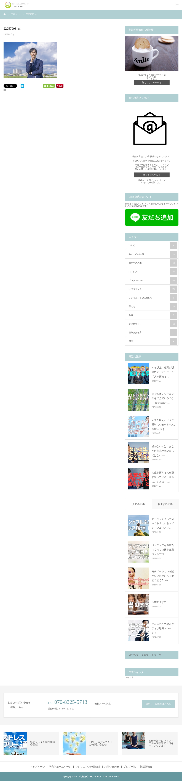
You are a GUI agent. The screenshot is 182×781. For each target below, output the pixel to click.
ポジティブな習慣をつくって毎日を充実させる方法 (163, 549)
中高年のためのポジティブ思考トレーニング (163, 628)
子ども (152, 306)
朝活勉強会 (152, 324)
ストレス (152, 271)
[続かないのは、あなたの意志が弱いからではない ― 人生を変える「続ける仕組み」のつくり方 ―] (138, 452)
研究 (151, 341)
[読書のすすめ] (138, 604)
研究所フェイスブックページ (145, 655)
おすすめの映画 (152, 254)
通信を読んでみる (151, 175)
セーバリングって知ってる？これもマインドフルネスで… (163, 523)
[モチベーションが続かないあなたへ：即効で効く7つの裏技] (138, 578)
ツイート (129, 677)
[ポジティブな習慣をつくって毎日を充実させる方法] (138, 552)
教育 (151, 315)
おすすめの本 (152, 263)
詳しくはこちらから (151, 82)
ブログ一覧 (129, 767)
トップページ (37, 767)
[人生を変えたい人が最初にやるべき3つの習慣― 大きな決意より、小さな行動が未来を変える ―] (138, 426)
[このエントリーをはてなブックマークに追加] (22, 87)
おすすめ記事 (165, 504)
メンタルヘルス (152, 280)
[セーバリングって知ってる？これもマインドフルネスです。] (138, 525)
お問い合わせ (111, 767)
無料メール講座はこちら (158, 704)
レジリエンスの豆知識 (87, 767)
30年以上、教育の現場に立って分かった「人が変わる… (163, 372)
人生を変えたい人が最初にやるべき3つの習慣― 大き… (163, 424)
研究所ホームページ (60, 767)
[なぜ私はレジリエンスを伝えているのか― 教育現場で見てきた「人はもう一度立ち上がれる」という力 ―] (138, 400)
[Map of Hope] (17, 5)
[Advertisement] (62, 126)
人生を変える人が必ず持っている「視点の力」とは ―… (163, 477)
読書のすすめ (159, 602)
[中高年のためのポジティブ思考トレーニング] (138, 630)
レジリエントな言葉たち (151, 298)
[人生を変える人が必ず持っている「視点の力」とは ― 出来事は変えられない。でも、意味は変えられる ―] (138, 478)
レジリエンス (152, 289)
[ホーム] (5, 14)
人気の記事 (138, 504)
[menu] (177, 5)
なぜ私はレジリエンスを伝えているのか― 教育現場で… (163, 398)
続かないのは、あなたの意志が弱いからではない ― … (163, 451)
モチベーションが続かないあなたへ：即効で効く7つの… (163, 576)
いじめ (151, 245)
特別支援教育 (151, 332)
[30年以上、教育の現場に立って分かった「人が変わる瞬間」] (138, 373)
